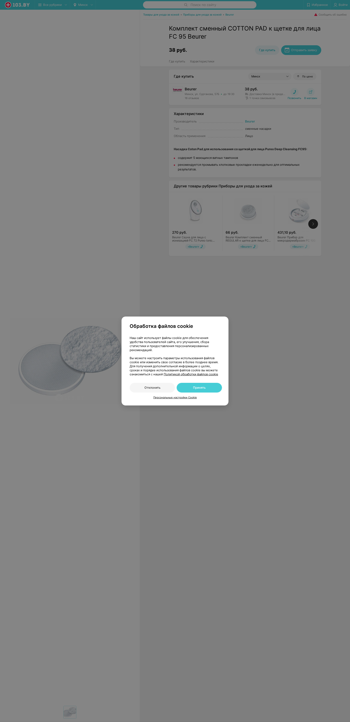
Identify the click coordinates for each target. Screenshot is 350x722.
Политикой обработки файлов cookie (191, 374)
